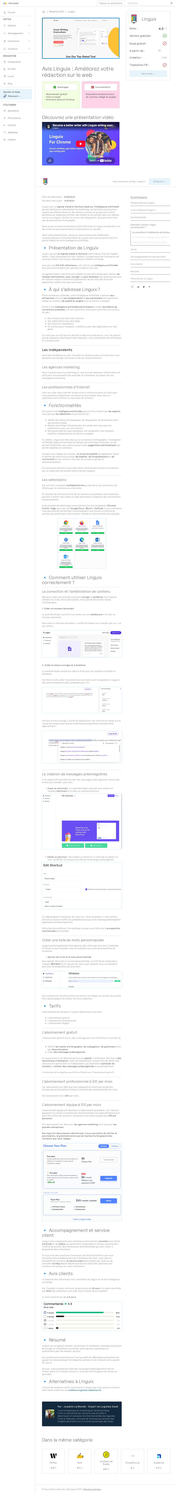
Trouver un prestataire (110, 3)
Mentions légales (92, 1489)
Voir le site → (148, 73)
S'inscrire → (159, 181)
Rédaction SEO (56, 11)
